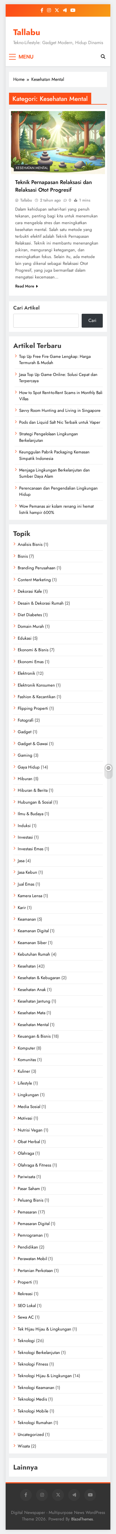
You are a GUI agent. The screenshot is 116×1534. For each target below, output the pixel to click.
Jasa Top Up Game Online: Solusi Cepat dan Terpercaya (58, 377)
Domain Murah (31, 626)
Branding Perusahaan (36, 568)
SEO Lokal (27, 1306)
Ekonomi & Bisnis (33, 650)
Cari (92, 320)
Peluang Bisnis (30, 1200)
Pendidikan (28, 1247)
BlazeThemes (82, 1519)
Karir (22, 908)
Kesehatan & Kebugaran (39, 978)
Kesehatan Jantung (34, 1001)
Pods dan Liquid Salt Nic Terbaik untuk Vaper (59, 422)
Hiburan (25, 779)
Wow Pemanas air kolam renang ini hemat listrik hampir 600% (56, 509)
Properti (25, 1282)
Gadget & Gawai (33, 744)
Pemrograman (30, 1235)
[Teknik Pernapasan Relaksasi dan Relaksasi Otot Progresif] (58, 142)
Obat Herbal (29, 1142)
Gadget (25, 732)
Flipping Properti (33, 708)
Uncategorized (31, 1434)
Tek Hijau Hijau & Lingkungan (44, 1329)
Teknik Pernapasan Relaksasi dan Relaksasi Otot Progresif (53, 186)
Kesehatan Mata (31, 1013)
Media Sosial (29, 1107)
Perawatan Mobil (32, 1259)
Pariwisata (26, 1177)
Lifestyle (25, 1083)
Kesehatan (27, 966)
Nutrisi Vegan (30, 1130)
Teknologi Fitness (33, 1364)
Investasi (25, 837)
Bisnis (23, 556)
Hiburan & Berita (33, 790)
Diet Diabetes (30, 615)
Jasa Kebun (27, 872)
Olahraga (26, 1153)
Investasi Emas (30, 849)
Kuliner (24, 1071)
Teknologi (26, 1341)
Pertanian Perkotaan (35, 1270)
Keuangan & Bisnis (34, 1036)
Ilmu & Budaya (30, 814)
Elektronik (26, 673)
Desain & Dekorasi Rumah (41, 603)
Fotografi (26, 720)
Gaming (25, 755)
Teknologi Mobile (33, 1411)
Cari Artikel (26, 307)
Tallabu (26, 32)
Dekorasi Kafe (30, 591)
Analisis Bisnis (30, 544)
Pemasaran (27, 1212)
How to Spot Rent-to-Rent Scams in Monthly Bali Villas (60, 396)
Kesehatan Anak (32, 989)
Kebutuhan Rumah (34, 954)
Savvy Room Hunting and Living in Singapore (60, 410)
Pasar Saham (29, 1188)
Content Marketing (34, 580)
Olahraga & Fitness (34, 1165)
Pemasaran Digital (34, 1224)
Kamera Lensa (30, 896)
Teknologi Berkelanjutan (39, 1352)
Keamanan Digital (33, 931)
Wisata (24, 1446)
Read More (24, 286)
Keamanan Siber (32, 943)
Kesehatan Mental (32, 167)
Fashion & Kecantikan (36, 697)
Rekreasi (25, 1294)
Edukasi (25, 638)
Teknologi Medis (32, 1399)
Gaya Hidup (29, 767)
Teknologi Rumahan (35, 1423)
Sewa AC (26, 1317)
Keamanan (27, 919)
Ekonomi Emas (31, 662)
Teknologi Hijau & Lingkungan (45, 1376)
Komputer (26, 1048)
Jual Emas (26, 884)
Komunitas (27, 1060)
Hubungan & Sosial (35, 802)
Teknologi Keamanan (36, 1387)
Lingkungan (28, 1095)
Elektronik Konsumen (36, 685)
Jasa (21, 861)
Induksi (24, 826)
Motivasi (25, 1118)
